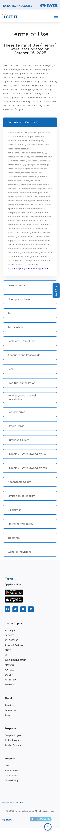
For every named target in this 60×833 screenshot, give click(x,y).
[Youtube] (23, 609)
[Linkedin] (31, 609)
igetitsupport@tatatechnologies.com (29, 268)
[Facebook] (7, 609)
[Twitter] (15, 609)
